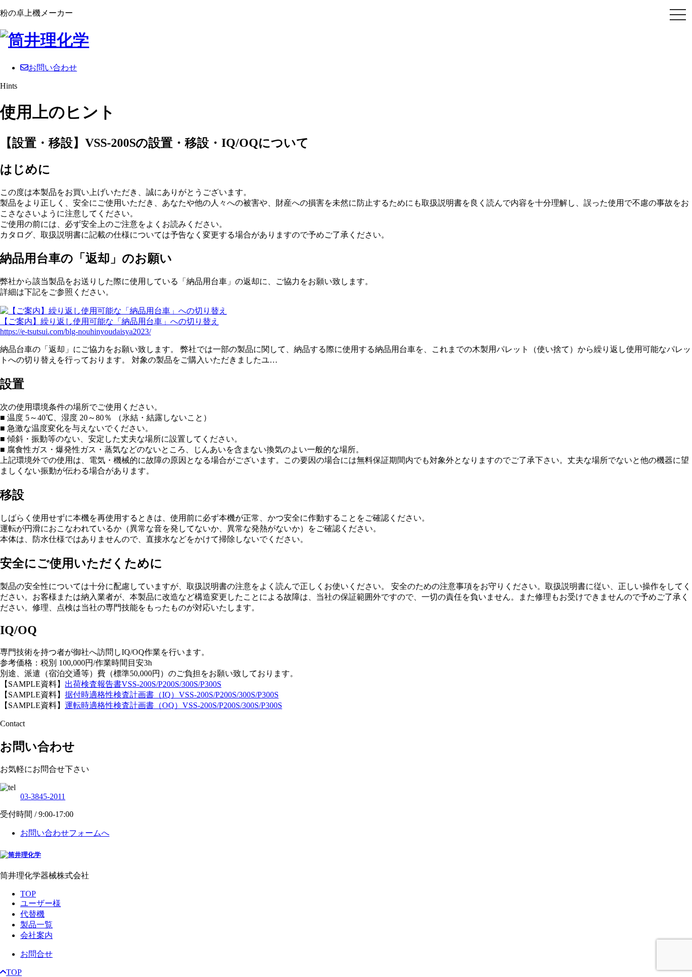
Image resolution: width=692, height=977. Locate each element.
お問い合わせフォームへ (64, 833)
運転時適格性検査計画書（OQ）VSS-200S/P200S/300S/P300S (173, 705)
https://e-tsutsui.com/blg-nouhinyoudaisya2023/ (75, 331)
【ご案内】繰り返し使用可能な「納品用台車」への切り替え (109, 321)
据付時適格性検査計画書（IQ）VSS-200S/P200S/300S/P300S (172, 694)
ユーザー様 (40, 903)
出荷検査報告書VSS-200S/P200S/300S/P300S (143, 684)
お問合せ (36, 954)
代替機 (32, 914)
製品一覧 (36, 924)
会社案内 (36, 935)
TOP (28, 893)
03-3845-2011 (42, 796)
